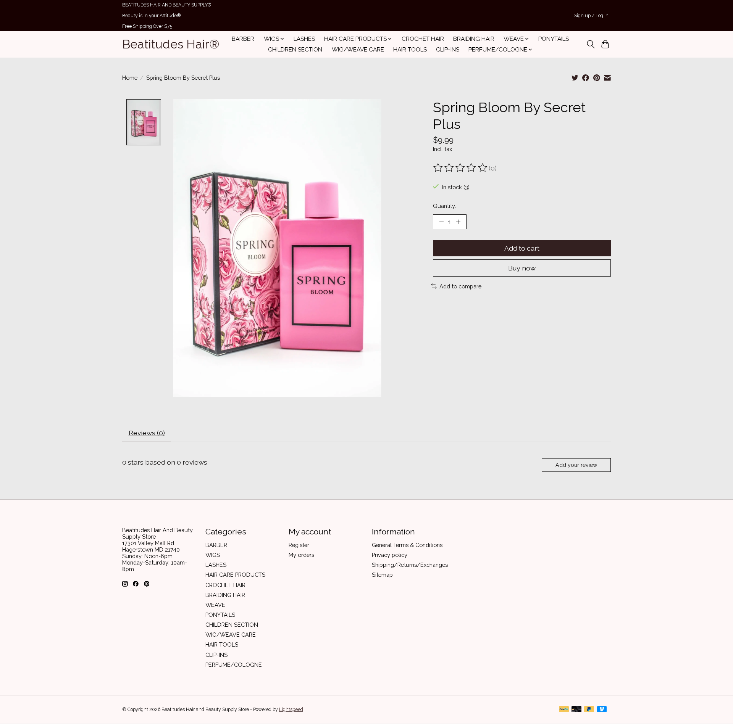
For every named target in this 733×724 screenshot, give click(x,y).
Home (129, 77)
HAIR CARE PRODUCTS (235, 574)
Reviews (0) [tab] (147, 433)
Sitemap (382, 574)
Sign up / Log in (591, 15)
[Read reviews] (461, 168)
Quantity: (444, 206)
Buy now (522, 268)
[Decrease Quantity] (441, 221)
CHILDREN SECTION (295, 49)
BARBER (243, 38)
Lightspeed (291, 709)
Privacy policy (389, 555)
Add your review (576, 465)
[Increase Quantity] (458, 221)
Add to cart (521, 248)
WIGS (212, 555)
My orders (301, 555)
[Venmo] (602, 709)
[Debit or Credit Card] (576, 709)
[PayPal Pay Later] (589, 709)
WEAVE (215, 605)
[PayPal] (564, 709)
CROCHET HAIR (423, 38)
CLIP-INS (447, 49)
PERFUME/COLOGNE (233, 664)
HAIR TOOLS (410, 49)
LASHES (304, 38)
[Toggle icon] (590, 44)
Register (299, 545)
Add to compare (460, 286)
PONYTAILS (553, 38)
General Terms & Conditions (407, 545)
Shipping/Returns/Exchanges (410, 565)
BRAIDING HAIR (473, 38)
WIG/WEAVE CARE (358, 49)
